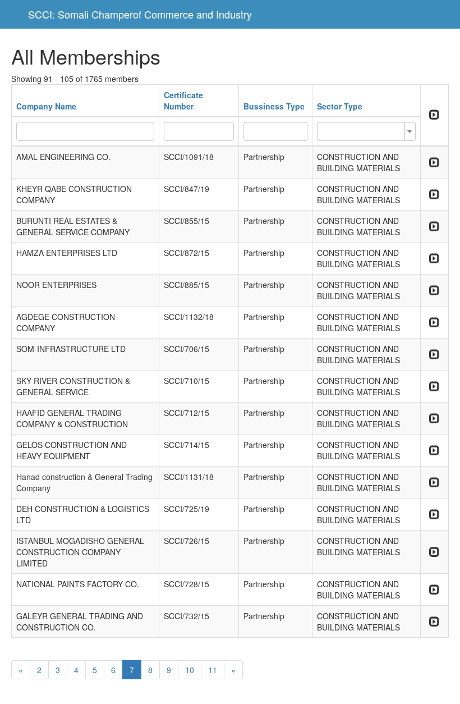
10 (189, 669)
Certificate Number (183, 100)
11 (212, 669)
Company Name (46, 106)
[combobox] (366, 131)
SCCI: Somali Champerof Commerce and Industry (140, 14)
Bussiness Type (274, 106)
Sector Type (339, 106)
